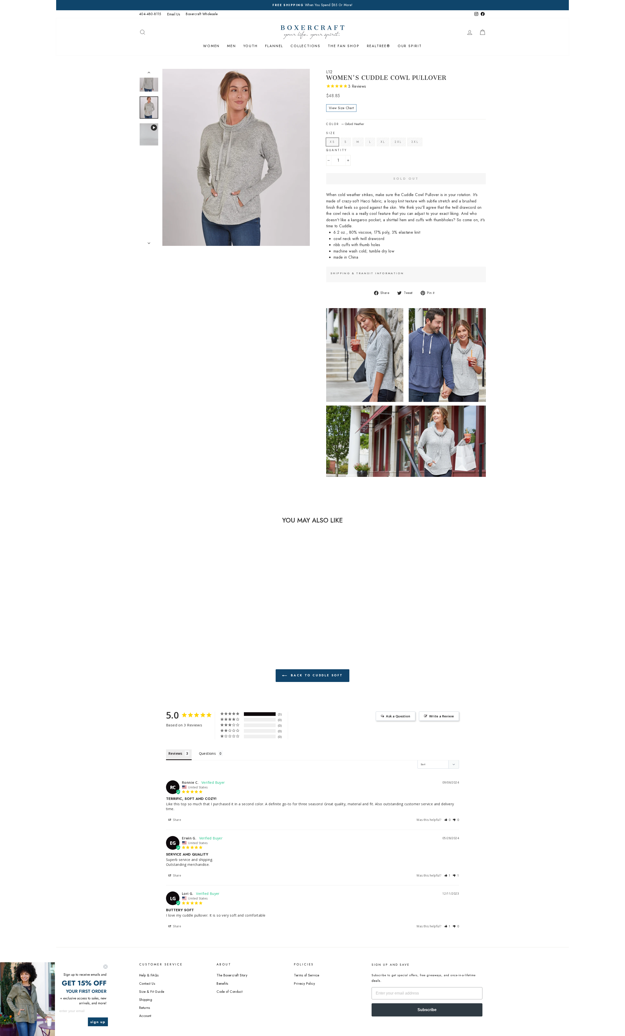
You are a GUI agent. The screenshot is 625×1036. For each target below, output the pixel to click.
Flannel (274, 45)
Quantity (336, 150)
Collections (306, 45)
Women (211, 45)
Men (231, 45)
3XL (414, 142)
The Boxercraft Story (232, 975)
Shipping (145, 999)
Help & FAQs (148, 975)
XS (332, 142)
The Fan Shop (344, 45)
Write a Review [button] (441, 716)
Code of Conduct (229, 991)
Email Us (173, 14)
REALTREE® (378, 45)
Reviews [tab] (175, 753)
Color (345, 124)
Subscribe (427, 1010)
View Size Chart (341, 107)
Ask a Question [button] (398, 716)
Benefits (222, 983)
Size (330, 133)
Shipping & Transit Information (367, 273)
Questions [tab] (207, 753)
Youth (250, 45)
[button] (448, 819)
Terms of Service (306, 975)
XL (383, 142)
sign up (97, 1021)
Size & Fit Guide (151, 991)
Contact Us (147, 983)
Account (145, 1015)
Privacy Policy (304, 983)
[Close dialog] (105, 966)
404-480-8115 (150, 13)
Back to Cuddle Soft (316, 675)
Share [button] (176, 820)
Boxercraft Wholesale (202, 13)
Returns (144, 1007)
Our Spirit (410, 45)
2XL (398, 142)
